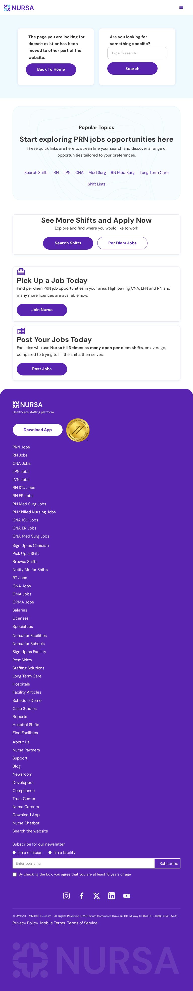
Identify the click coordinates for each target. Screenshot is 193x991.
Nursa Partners (26, 750)
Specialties (23, 626)
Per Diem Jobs (122, 243)
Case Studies (25, 708)
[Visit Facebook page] (81, 895)
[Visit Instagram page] (66, 895)
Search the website (30, 831)
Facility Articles (27, 692)
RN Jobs (20, 455)
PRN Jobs (21, 447)
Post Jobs (42, 368)
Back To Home (51, 69)
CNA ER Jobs (24, 528)
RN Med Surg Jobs (29, 504)
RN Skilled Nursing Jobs (34, 512)
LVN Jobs (21, 479)
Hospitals (21, 684)
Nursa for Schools (29, 643)
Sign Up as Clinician (31, 545)
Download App (38, 429)
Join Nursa (42, 309)
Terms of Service (82, 923)
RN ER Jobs (23, 495)
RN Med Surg (123, 172)
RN (56, 172)
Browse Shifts (25, 561)
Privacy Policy (25, 923)
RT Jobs (20, 577)
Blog (17, 766)
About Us (21, 742)
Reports (20, 716)
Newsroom (22, 774)
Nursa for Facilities (30, 635)
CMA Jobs (22, 594)
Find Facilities (25, 732)
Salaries (20, 610)
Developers (23, 782)
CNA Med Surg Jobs (31, 536)
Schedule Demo (27, 700)
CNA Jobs (22, 463)
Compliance (24, 790)
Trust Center (24, 798)
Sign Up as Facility (29, 651)
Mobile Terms (52, 923)
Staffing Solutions (28, 668)
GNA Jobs (22, 586)
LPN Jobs (21, 471)
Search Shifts (36, 172)
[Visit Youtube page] (126, 895)
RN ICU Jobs (24, 487)
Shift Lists (97, 184)
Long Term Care (154, 172)
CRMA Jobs (23, 602)
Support (20, 758)
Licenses (21, 618)
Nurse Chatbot (26, 823)
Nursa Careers (26, 806)
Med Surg (97, 172)
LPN (67, 172)
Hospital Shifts (26, 724)
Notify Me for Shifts (30, 569)
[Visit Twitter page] (96, 895)
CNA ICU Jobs (25, 520)
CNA (79, 172)
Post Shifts (22, 660)
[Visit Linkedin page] (111, 895)
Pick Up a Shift (26, 553)
